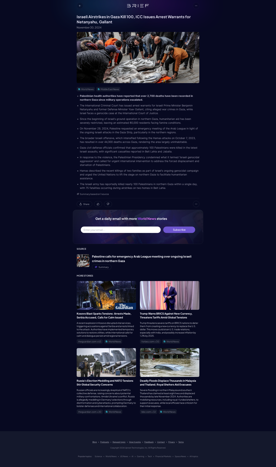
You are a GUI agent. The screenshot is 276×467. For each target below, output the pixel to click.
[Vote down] (108, 204)
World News (111, 456)
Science (98, 456)
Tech (150, 456)
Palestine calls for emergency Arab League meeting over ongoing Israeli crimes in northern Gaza (142, 259)
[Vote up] (98, 204)
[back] (80, 6)
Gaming (140, 456)
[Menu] (196, 6)
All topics (194, 456)
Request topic (119, 442)
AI (132, 456)
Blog (94, 442)
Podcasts (104, 442)
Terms (181, 442)
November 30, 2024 (89, 27)
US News (124, 456)
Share (86, 204)
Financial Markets (163, 456)
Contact (161, 442)
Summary (104, 267)
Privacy (171, 442)
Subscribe (179, 229)
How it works (135, 442)
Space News (180, 456)
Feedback (149, 442)
